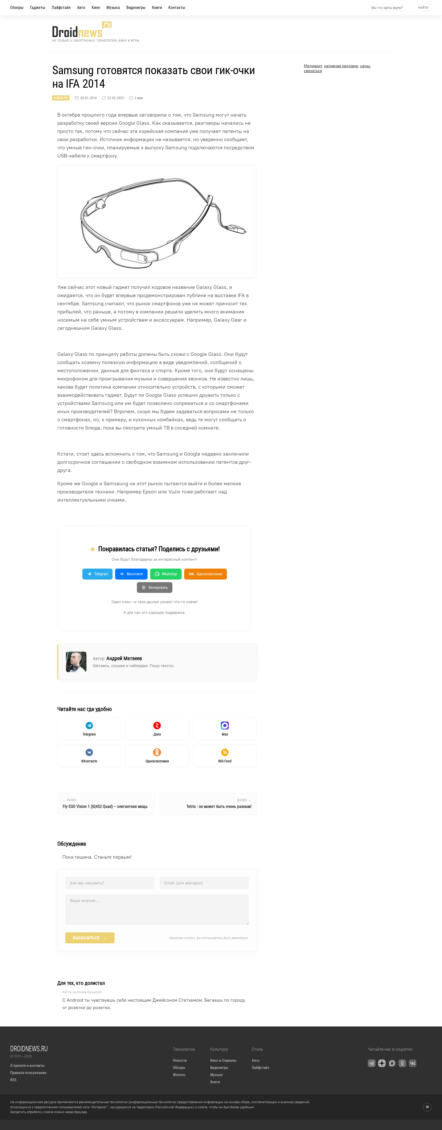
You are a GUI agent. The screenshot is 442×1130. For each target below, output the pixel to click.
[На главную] (95, 29)
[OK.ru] (402, 1063)
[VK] (412, 1063)
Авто (81, 7)
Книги (157, 7)
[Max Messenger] (392, 1063)
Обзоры (17, 7)
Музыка (113, 7)
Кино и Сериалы (223, 1060)
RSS (13, 1080)
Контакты (176, 7)
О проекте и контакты (27, 1065)
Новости (61, 98)
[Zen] (382, 1063)
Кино (96, 7)
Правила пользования (28, 1072)
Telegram (101, 574)
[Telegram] (371, 1063)
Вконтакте (135, 574)
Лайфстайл (61, 7)
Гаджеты (37, 7)
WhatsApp (169, 574)
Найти (423, 7)
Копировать (158, 587)
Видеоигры (136, 7)
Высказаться (90, 938)
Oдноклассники (205, 574)
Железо (179, 1074)
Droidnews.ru (29, 1048)
